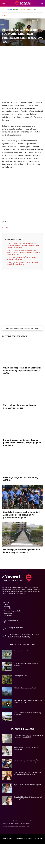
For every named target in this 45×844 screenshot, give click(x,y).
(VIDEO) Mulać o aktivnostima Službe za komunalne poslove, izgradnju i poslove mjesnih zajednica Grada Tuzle (23, 245)
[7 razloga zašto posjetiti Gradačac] (7, 654)
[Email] (40, 49)
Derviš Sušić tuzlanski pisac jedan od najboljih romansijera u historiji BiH (28, 736)
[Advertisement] (22, 75)
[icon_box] (10, 622)
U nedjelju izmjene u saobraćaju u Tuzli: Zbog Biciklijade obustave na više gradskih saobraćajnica (22, 515)
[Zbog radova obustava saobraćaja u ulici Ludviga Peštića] (22, 390)
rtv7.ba (5, 227)
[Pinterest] (30, 49)
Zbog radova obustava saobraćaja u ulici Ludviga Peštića (20, 406)
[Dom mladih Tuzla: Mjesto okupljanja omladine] (7, 666)
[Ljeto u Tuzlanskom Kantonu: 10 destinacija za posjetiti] (7, 716)
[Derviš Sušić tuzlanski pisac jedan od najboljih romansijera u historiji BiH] (7, 738)
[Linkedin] (25, 49)
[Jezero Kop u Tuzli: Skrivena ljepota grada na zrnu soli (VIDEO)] (7, 703)
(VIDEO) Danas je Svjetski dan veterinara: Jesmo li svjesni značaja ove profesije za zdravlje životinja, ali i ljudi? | (23, 252)
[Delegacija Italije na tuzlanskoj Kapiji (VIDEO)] (22, 462)
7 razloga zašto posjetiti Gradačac (24, 651)
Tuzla (4, 15)
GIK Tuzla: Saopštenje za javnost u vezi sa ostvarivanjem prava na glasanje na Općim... (22, 370)
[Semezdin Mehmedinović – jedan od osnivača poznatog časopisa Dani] (7, 800)
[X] (10, 49)
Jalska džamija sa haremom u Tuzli (25, 688)
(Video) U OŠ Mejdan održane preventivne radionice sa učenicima (22, 258)
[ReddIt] (35, 49)
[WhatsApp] (20, 49)
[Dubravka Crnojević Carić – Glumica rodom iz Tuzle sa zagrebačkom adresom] (7, 775)
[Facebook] (5, 49)
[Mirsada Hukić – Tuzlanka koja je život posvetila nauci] (7, 751)
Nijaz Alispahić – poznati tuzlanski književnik (28, 784)
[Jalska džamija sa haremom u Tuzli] (7, 691)
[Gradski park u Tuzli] (7, 679)
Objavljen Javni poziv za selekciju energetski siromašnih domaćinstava (22, 263)
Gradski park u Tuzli (20, 676)
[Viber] (15, 49)
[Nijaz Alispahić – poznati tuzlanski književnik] (7, 788)
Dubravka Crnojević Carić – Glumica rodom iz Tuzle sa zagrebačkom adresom (28, 773)
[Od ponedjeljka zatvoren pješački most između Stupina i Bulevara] (22, 534)
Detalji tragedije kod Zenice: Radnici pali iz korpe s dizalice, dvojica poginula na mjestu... (22, 443)
